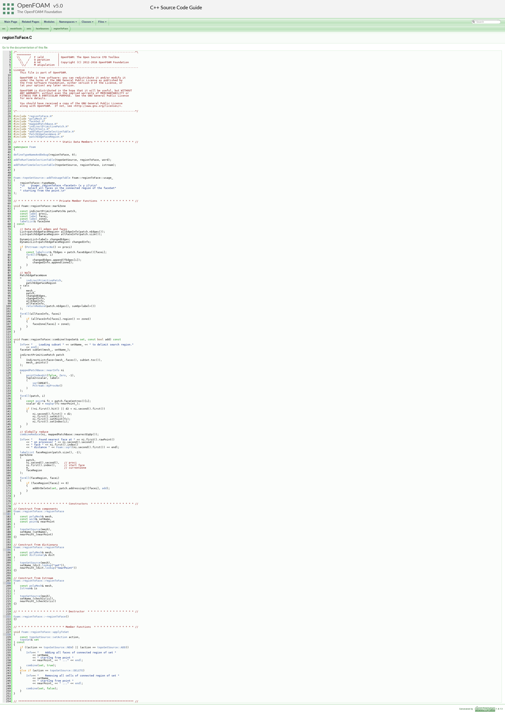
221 (7, 616)
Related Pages (30, 21)
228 (7, 634)
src (3, 28)
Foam (32, 146)
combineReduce (30, 434)
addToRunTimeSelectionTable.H (51, 131)
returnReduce (35, 306)
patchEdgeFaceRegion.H (46, 136)
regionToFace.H (40, 116)
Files (102, 22)
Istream (25, 588)
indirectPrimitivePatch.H (48, 126)
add (104, 488)
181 (7, 513)
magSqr (50, 403)
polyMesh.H (37, 118)
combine (31, 665)
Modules (49, 21)
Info (23, 344)
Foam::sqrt (64, 447)
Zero (62, 375)
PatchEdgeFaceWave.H (44, 134)
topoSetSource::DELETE (66, 670)
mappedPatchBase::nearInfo (39, 370)
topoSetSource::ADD (111, 647)
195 (7, 549)
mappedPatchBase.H (42, 123)
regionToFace (61, 28)
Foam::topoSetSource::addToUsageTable (42, 177)
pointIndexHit (36, 375)
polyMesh (35, 516)
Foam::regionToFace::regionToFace (39, 511)
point (40, 401)
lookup (46, 565)
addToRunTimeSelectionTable (34, 159)
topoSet (25, 639)
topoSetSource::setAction (48, 637)
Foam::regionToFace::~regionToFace (40, 616)
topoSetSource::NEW (58, 647)
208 (7, 583)
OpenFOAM (33, 6)
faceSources (42, 28)
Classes (88, 22)
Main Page (10, 21)
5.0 (59, 6)
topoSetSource (30, 529)
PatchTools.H (38, 129)
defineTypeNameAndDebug (31, 154)
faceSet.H (36, 121)
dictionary (37, 554)
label (33, 213)
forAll (31, 254)
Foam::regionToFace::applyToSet (45, 631)
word (32, 519)
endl (34, 347)
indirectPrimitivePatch (43, 280)
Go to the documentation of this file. (25, 47)
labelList (27, 221)
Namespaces (68, 22)
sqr (35, 383)
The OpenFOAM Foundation (39, 12)
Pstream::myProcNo (39, 247)
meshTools (16, 28)
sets (29, 28)
